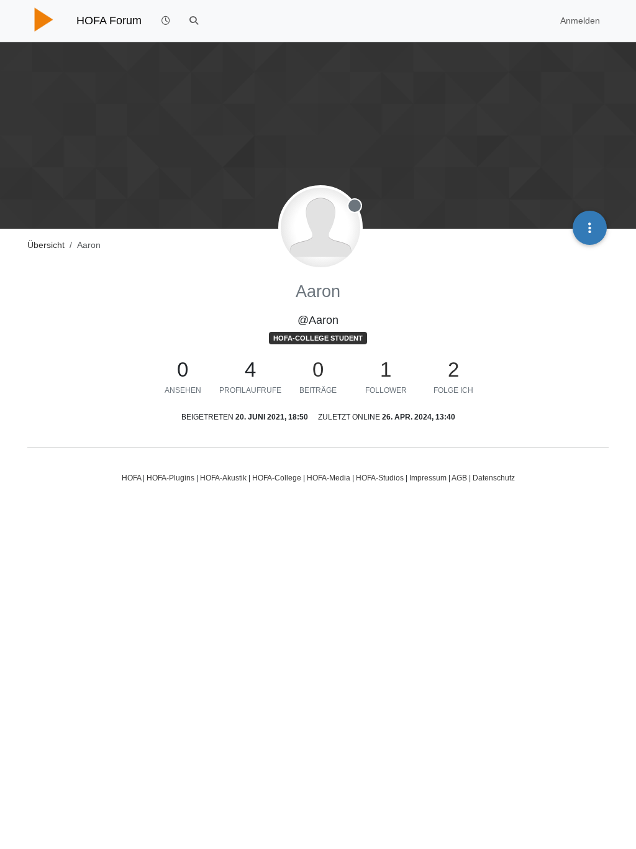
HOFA (131, 478)
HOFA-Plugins (170, 478)
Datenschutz (494, 478)
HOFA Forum (109, 20)
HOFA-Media (328, 478)
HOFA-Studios (380, 478)
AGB (459, 478)
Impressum (428, 478)
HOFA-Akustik (223, 478)
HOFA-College (276, 478)
